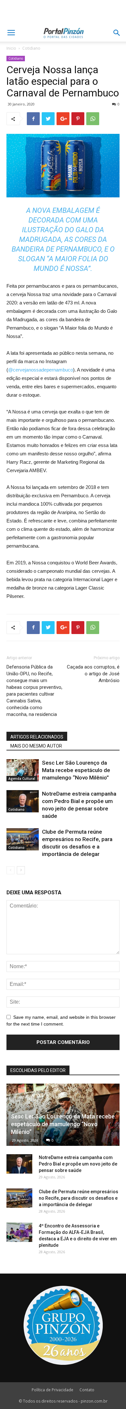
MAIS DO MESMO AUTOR (36, 746)
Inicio (11, 48)
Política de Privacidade (52, 1390)
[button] (117, 33)
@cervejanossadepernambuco (40, 369)
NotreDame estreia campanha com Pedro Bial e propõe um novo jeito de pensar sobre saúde (78, 1164)
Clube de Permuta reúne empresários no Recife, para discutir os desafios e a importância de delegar (78, 1198)
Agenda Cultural (21, 778)
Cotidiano (31, 48)
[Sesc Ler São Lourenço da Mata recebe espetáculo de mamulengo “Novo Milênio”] (22, 770)
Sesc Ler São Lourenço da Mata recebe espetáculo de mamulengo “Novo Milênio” (76, 770)
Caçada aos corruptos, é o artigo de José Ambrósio (93, 673)
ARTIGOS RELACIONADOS (36, 736)
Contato (86, 1390)
